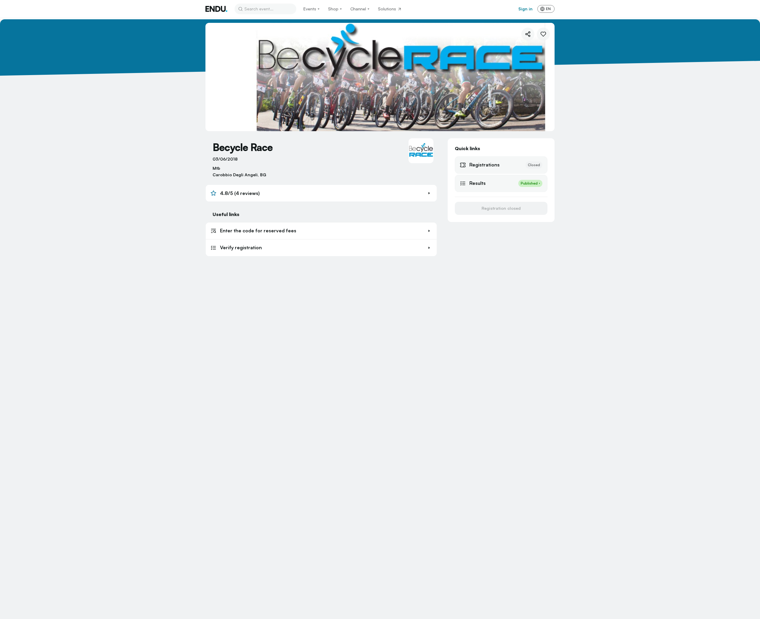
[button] (321, 193)
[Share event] (527, 34)
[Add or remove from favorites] (543, 34)
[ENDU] (216, 9)
